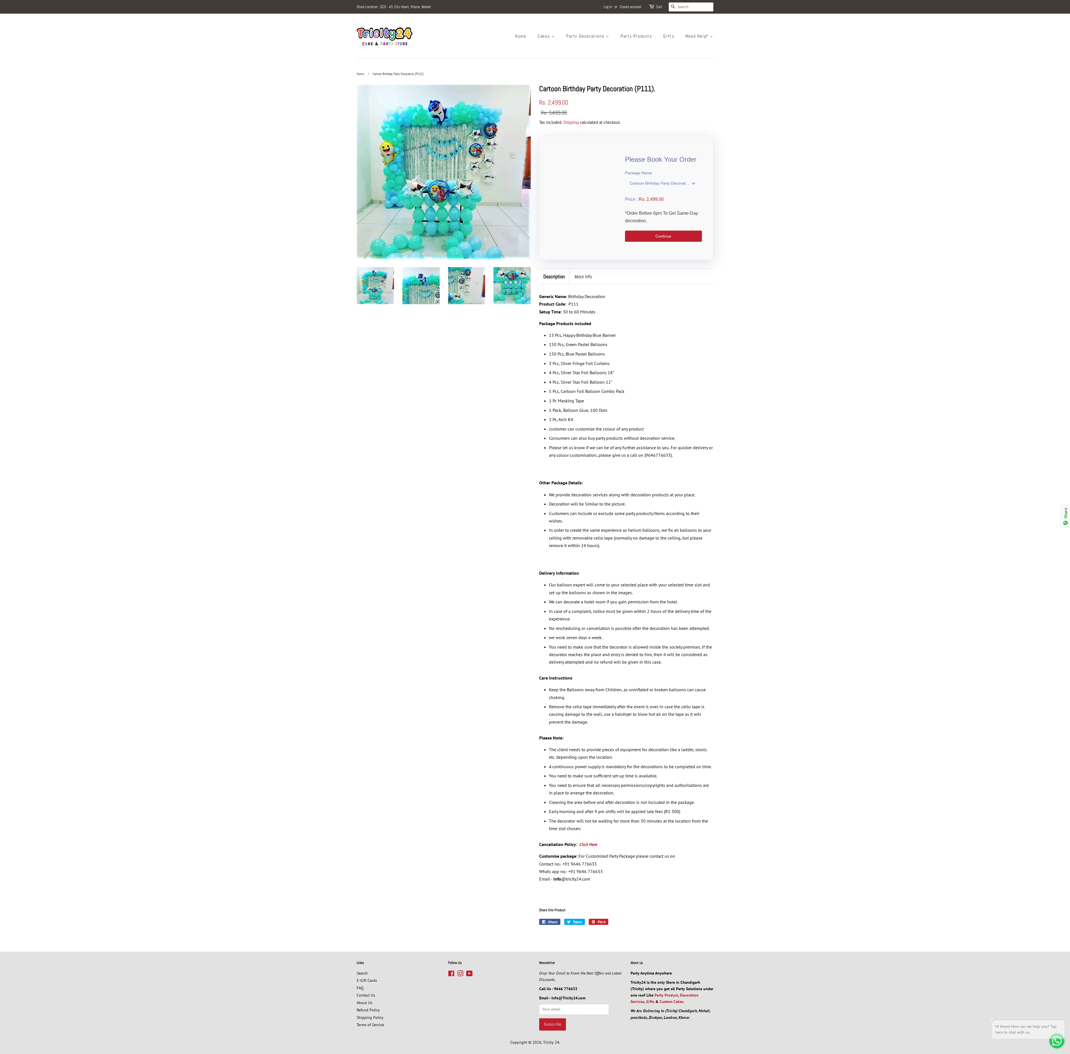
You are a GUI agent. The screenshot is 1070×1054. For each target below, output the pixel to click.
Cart (659, 6)
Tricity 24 (551, 1042)
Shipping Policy (370, 1017)
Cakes (544, 36)
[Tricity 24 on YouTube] (469, 974)
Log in (608, 6)
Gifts (668, 36)
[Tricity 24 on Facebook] (451, 974)
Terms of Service (370, 1024)
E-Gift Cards (367, 980)
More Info (583, 276)
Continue (663, 236)
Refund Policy (368, 1009)
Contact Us (366, 995)
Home (520, 36)
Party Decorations (586, 36)
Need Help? (697, 36)
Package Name (638, 173)
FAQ (360, 987)
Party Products (636, 36)
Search (362, 973)
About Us (364, 1002)
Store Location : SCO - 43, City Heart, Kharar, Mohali (394, 6)
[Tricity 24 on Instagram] (460, 974)
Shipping (571, 122)
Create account (630, 6)
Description (554, 276)
